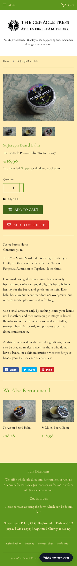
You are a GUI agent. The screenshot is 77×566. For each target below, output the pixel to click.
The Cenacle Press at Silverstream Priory (39, 558)
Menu (12, 5)
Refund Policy (13, 543)
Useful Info (62, 543)
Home (6, 61)
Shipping (26, 168)
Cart (70, 5)
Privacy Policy (45, 543)
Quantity (8, 179)
